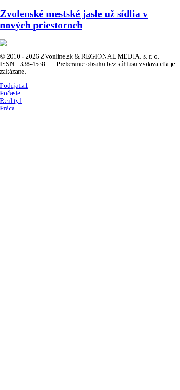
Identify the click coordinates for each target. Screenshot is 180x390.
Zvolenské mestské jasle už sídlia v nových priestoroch (74, 19)
